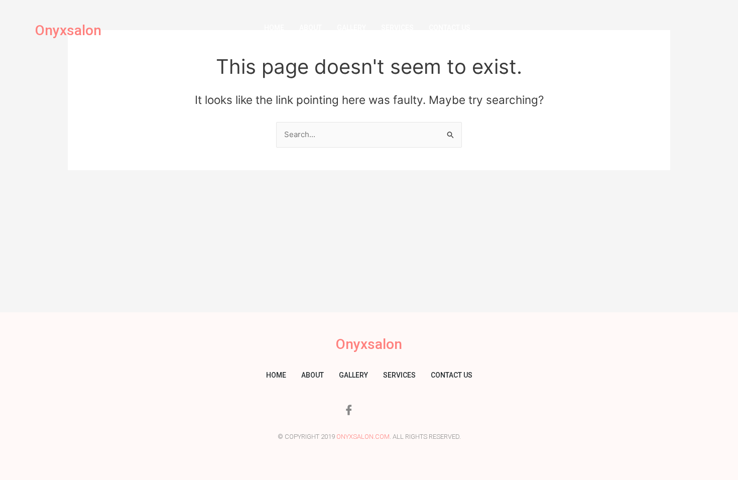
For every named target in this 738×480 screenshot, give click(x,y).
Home (274, 28)
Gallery (351, 28)
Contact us (449, 28)
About (310, 28)
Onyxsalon (68, 30)
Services (397, 28)
